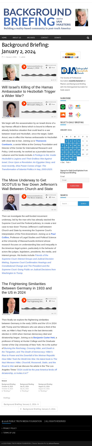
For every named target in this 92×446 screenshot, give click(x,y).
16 (71, 150)
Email (62, 176)
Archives (31, 37)
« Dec (62, 162)
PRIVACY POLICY (10, 428)
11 (79, 145)
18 (79, 150)
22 (67, 154)
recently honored (76, 81)
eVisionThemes (54, 443)
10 (75, 145)
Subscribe (74, 186)
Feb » (68, 162)
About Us (17, 37)
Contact (44, 37)
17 (75, 150)
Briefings (6, 398)
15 (67, 150)
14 (62, 150)
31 (75, 158)
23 (71, 154)
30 (71, 158)
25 (79, 154)
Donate (57, 37)
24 (75, 154)
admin (23, 57)
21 (62, 154)
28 (62, 158)
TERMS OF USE (9, 433)
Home (4, 37)
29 (67, 158)
